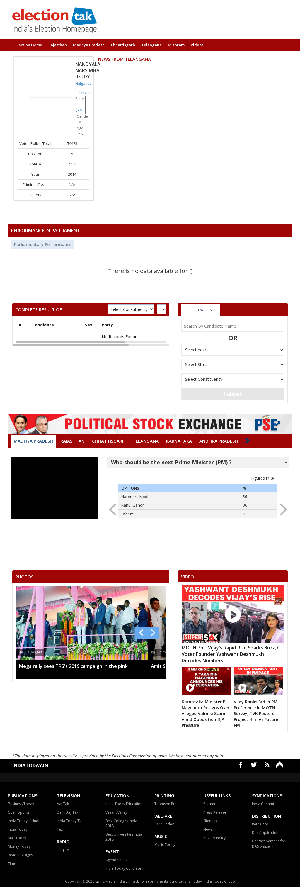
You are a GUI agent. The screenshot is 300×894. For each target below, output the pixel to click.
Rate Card (260, 824)
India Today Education (123, 803)
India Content (263, 803)
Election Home (28, 45)
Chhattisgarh (123, 45)
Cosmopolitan (20, 812)
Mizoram (176, 45)
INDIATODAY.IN (30, 765)
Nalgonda (83, 83)
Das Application (265, 832)
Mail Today (17, 837)
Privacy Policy (214, 837)
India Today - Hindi (23, 820)
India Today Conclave (123, 868)
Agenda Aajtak (117, 859)
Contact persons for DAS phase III (268, 844)
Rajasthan (57, 45)
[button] (282, 507)
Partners (210, 803)
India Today (18, 829)
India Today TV (69, 820)
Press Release (214, 812)
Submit (233, 393)
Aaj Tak (63, 803)
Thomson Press (167, 803)
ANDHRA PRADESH (218, 441)
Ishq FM (63, 849)
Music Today (164, 844)
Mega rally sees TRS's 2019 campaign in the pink (73, 666)
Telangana (151, 45)
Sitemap (210, 820)
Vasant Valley (116, 812)
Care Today (164, 824)
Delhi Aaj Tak (67, 812)
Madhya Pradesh (89, 45)
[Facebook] (241, 767)
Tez (60, 829)
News (207, 829)
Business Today (21, 803)
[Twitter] (254, 767)
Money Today (19, 846)
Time (12, 863)
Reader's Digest (21, 854)
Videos (197, 45)
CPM (79, 110)
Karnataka (179, 441)
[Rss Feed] (267, 767)
